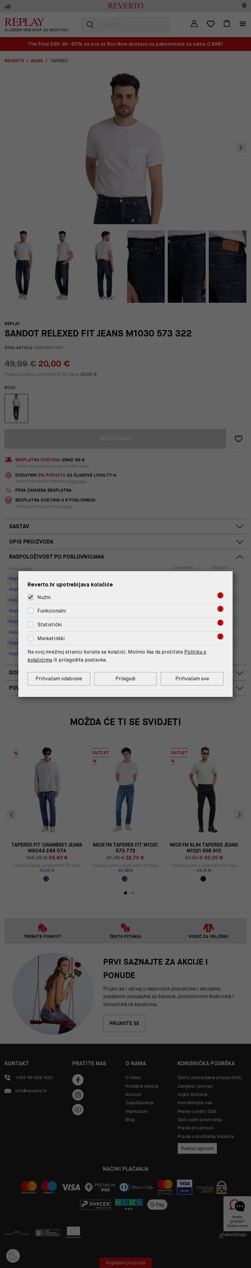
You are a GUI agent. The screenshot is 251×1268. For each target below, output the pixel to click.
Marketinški (51, 638)
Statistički (49, 624)
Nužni (44, 597)
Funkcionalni (51, 611)
